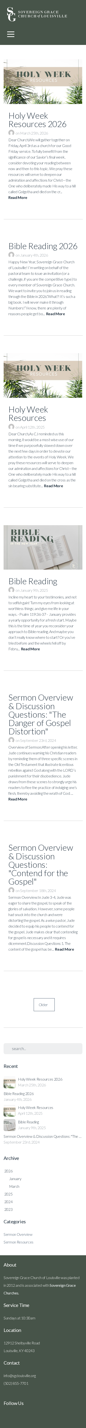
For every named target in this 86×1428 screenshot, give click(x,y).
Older (44, 1004)
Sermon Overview (18, 1234)
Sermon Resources (18, 1242)
